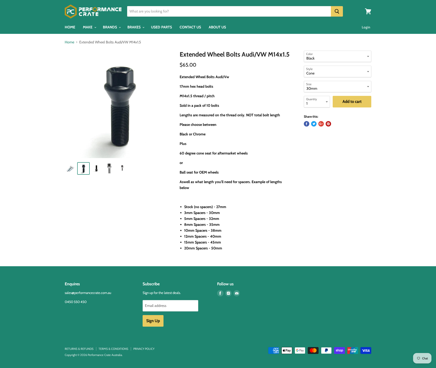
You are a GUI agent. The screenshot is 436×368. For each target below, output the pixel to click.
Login (366, 27)
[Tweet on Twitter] (314, 124)
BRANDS (110, 27)
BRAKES (134, 27)
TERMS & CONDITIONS (113, 349)
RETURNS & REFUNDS (79, 349)
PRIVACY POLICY (143, 349)
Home (69, 42)
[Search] (337, 11)
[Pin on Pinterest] (328, 124)
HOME (70, 27)
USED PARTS (161, 27)
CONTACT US (190, 27)
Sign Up (153, 320)
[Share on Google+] (321, 124)
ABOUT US (217, 27)
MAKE (88, 27)
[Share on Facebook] (306, 124)
